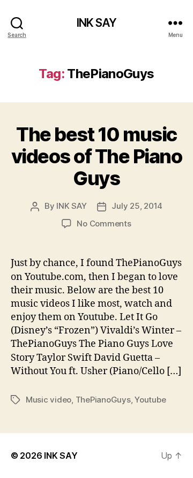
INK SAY (97, 22)
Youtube (150, 399)
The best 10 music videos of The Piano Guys (96, 156)
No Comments (104, 223)
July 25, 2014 (137, 206)
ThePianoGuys (103, 399)
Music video (48, 399)
